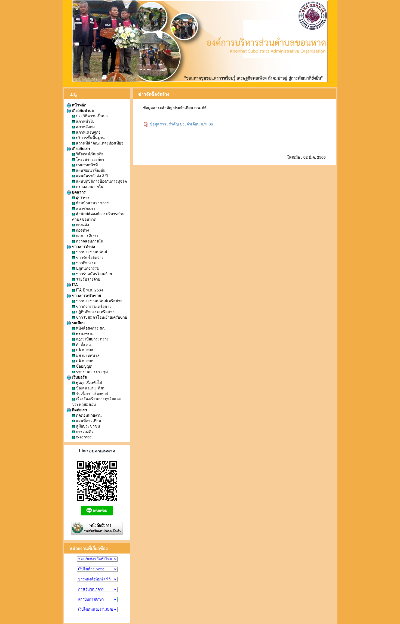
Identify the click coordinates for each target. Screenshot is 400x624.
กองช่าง (82, 230)
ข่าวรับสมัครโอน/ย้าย (93, 273)
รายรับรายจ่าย (87, 279)
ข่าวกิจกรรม (85, 262)
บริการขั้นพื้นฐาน (90, 137)
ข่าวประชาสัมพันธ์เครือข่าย (98, 300)
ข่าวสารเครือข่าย (86, 295)
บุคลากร (78, 192)
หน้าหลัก (78, 104)
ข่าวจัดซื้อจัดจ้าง (89, 257)
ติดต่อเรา (79, 409)
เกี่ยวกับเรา (80, 148)
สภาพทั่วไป (84, 121)
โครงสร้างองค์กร (89, 159)
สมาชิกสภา (85, 208)
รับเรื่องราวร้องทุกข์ (91, 393)
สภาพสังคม (85, 126)
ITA (74, 284)
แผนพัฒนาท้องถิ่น (90, 170)
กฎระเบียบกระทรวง (92, 339)
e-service (83, 436)
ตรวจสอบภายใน (89, 186)
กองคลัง (82, 224)
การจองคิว (84, 431)
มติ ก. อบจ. (84, 349)
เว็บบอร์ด (79, 377)
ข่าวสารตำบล (83, 246)
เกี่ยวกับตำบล (82, 110)
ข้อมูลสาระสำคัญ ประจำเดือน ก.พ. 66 (181, 124)
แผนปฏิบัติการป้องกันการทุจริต (101, 181)
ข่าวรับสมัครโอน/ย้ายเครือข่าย (101, 317)
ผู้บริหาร (82, 197)
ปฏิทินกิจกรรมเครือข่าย (95, 311)
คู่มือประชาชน (87, 426)
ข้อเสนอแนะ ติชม (90, 388)
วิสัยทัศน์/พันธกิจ (89, 153)
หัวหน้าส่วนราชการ (92, 202)
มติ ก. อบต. (84, 360)
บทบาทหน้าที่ (86, 164)
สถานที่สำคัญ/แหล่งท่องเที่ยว (99, 143)
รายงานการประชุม (91, 371)
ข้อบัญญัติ (83, 366)
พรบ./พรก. (84, 333)
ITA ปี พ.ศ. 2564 (89, 290)
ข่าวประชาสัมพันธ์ (91, 251)
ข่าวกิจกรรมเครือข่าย (93, 306)
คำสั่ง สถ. (83, 344)
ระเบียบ (78, 322)
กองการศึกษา (86, 235)
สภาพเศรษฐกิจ (87, 132)
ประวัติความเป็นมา (91, 115)
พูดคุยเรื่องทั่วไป (88, 382)
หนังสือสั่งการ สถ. (90, 328)
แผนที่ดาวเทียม (88, 420)
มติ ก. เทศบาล (87, 355)
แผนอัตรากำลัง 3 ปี (91, 175)
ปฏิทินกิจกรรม (87, 268)
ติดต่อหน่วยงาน (88, 415)
